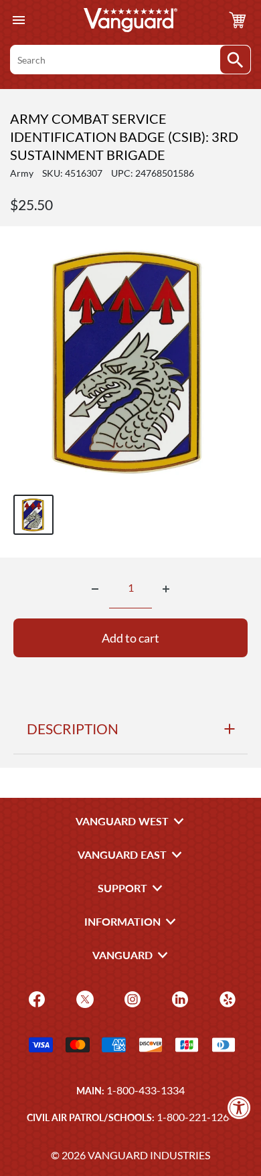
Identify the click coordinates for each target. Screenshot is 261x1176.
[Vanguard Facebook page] (35, 998)
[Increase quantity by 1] (166, 589)
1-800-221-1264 (196, 1116)
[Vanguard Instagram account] (131, 998)
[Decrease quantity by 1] (95, 589)
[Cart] (237, 20)
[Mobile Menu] (18, 20)
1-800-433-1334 (145, 1090)
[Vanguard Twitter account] (83, 998)
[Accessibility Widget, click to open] (239, 1107)
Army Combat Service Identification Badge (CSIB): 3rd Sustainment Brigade (124, 136)
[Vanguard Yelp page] (226, 998)
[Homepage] (130, 20)
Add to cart (130, 638)
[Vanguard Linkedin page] (178, 998)
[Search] (235, 60)
